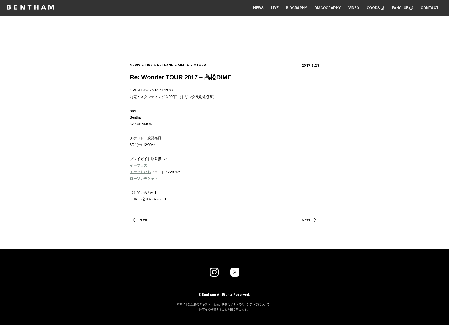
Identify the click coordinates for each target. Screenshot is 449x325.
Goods (373, 8)
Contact (430, 8)
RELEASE (165, 65)
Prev (142, 220)
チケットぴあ (140, 172)
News (258, 8)
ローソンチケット (144, 178)
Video (353, 8)
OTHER (200, 65)
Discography (328, 8)
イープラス (138, 165)
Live (275, 8)
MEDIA (183, 65)
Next (306, 220)
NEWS (135, 65)
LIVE (149, 65)
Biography (296, 8)
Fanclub (400, 8)
